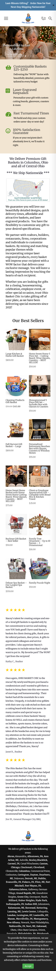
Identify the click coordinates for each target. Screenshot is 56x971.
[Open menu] (6, 18)
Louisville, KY (40, 915)
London (11, 915)
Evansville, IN (13, 882)
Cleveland (38, 867)
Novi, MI (30, 926)
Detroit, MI (31, 878)
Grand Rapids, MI (25, 893)
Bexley (33, 860)
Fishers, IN (28, 882)
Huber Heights (26, 900)
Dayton (34, 874)
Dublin (42, 878)
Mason (11, 918)
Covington (23, 874)
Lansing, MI (14, 911)
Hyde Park (41, 900)
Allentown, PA (35, 856)
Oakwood (41, 926)
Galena (23, 889)
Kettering (42, 907)
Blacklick (42, 860)
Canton (44, 863)
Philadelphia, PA (27, 933)
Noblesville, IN (17, 926)
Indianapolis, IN (15, 904)
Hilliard (13, 900)
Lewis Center (29, 911)
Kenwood (30, 907)
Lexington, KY (24, 915)
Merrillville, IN (24, 918)
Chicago (15, 867)
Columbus (24, 871)
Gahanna (14, 889)
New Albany (13, 922)
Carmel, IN (13, 863)
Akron (10, 856)
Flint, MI (40, 882)
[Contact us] (43, 18)
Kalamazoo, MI (16, 907)
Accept (28, 966)
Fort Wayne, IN (33, 885)
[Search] (50, 18)
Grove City (22, 896)
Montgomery (41, 918)
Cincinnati (26, 867)
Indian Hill (31, 904)
